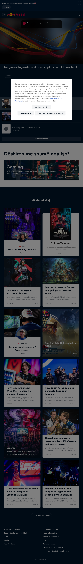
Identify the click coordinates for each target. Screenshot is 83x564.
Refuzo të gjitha (25, 113)
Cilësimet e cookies (41, 107)
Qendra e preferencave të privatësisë (50, 113)
